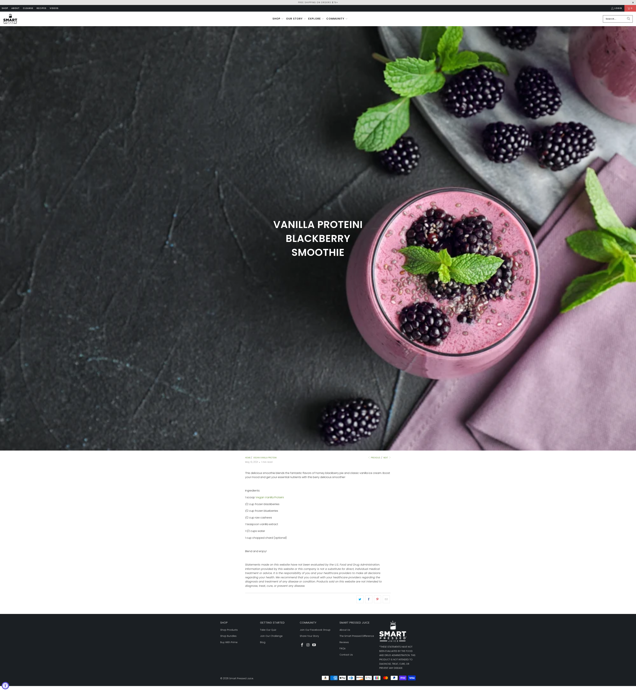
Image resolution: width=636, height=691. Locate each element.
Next (386, 457)
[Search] (628, 19)
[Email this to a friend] (386, 599)
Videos (54, 8)
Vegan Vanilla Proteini (270, 497)
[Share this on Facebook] (368, 599)
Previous (375, 457)
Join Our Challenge (271, 636)
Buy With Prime (229, 642)
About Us (345, 630)
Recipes (41, 8)
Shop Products (229, 630)
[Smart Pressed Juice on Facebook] (302, 645)
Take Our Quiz (268, 630)
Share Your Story (309, 636)
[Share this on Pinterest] (377, 599)
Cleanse (28, 8)
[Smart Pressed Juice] (10, 19)
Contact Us (346, 654)
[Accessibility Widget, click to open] (5, 685)
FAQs (342, 648)
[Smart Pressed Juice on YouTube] (314, 645)
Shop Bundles (228, 636)
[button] (278, 19)
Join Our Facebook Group (315, 630)
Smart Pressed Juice (241, 678)
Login (618, 8)
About (15, 8)
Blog (262, 642)
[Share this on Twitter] (360, 599)
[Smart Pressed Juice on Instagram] (308, 645)
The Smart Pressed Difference (357, 636)
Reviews (344, 642)
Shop (5, 8)
